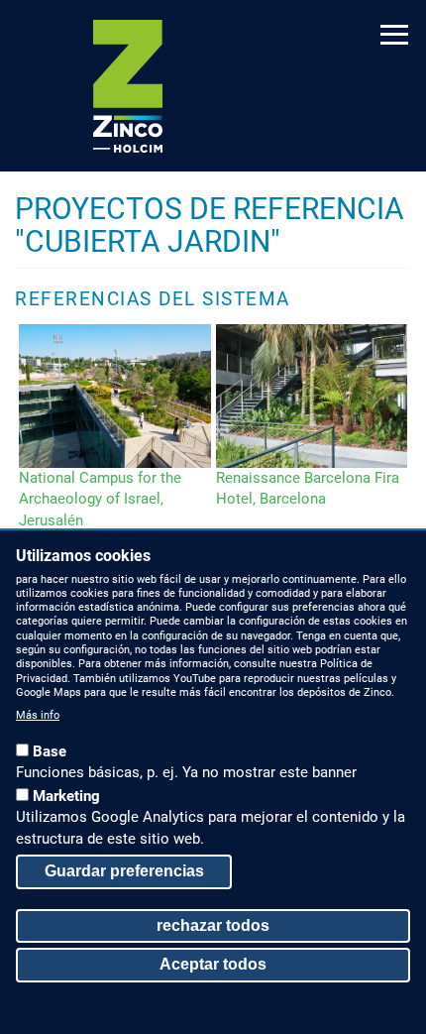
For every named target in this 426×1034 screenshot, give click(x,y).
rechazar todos (213, 925)
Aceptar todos (213, 964)
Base (49, 751)
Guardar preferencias (124, 870)
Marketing (66, 796)
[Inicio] (127, 86)
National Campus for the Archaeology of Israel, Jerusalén (100, 499)
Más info (37, 715)
